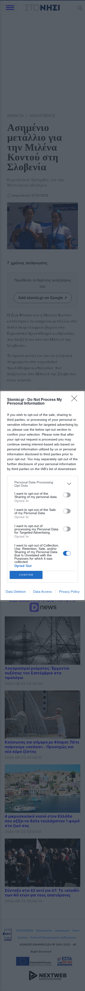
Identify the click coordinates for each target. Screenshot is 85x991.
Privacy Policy (69, 591)
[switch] (67, 495)
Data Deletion (16, 591)
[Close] (75, 399)
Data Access (42, 591)
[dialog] (42, 495)
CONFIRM (26, 574)
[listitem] (42, 484)
